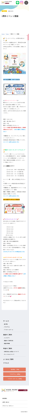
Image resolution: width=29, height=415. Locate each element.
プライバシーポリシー (8, 406)
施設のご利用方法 (8, 340)
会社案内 (4, 398)
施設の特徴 (7, 343)
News (7, 34)
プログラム (7, 327)
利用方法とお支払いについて (11, 351)
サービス (6, 321)
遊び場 (5, 324)
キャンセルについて (9, 354)
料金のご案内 (7, 348)
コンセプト (7, 338)
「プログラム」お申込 (14, 374)
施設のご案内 (7, 335)
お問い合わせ (5, 402)
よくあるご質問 (8, 359)
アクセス (6, 363)
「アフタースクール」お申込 (14, 379)
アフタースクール (8, 329)
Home (3, 34)
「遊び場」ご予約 (14, 369)
